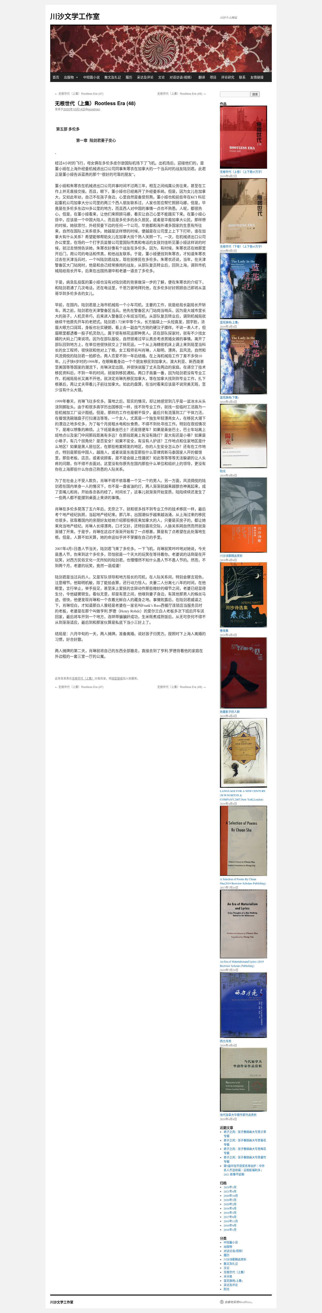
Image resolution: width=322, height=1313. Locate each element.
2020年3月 (230, 1200)
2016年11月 (231, 1221)
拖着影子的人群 (230, 712)
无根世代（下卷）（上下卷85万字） (242, 246)
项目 (213, 77)
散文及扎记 (112, 77)
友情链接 (257, 77)
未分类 (228, 1276)
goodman (94, 109)
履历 (129, 77)
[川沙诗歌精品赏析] (243, 551)
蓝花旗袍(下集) (229, 397)
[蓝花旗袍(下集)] (243, 393)
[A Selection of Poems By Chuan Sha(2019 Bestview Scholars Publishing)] (243, 875)
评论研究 (227, 77)
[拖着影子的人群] (243, 707)
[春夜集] (243, 626)
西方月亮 (225, 1041)
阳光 (223, 471)
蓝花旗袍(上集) (229, 322)
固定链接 (117, 678)
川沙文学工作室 (75, 16)
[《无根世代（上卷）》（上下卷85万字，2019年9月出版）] (243, 167)
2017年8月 (230, 1217)
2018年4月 (230, 1208)
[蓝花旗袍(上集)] (243, 318)
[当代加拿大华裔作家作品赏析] (243, 1110)
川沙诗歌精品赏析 (231, 556)
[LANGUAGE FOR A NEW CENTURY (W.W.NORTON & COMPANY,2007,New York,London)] (243, 786)
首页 (56, 77)
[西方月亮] (243, 1037)
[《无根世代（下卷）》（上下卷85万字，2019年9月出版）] (243, 242)
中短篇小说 (91, 77)
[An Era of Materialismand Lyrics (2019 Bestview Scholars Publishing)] (243, 957)
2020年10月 (231, 1195)
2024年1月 (230, 1187)
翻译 (201, 77)
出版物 (69, 77)
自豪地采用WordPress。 (239, 1302)
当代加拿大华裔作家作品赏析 (238, 1115)
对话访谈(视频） (181, 77)
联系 (242, 77)
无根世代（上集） (83, 678)
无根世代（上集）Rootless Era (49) (181, 93)
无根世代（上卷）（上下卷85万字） (242, 172)
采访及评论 (145, 77)
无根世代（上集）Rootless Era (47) (79, 93)
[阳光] (243, 467)
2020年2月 (230, 1204)
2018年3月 (230, 1212)
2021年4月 (230, 1191)
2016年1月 (230, 1229)
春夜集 (224, 631)
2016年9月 (230, 1225)
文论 (161, 77)
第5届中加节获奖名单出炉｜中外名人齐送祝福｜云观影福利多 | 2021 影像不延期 (244, 1170)
